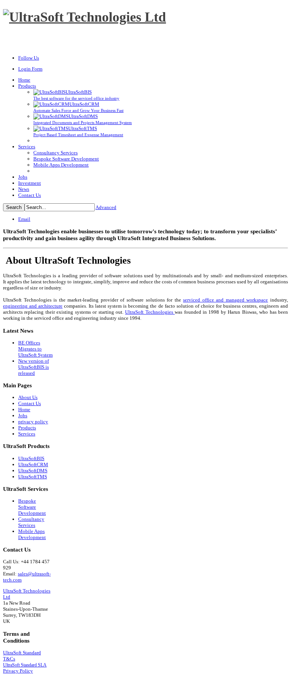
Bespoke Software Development (32, 507)
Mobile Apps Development (32, 534)
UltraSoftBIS (31, 458)
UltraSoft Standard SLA (25, 665)
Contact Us (29, 403)
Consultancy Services (31, 522)
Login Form (30, 69)
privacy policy (33, 421)
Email (24, 219)
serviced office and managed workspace (225, 300)
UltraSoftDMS (32, 470)
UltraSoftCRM (33, 464)
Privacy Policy (18, 671)
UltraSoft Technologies (150, 312)
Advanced (105, 207)
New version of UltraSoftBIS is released (33, 367)
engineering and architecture (33, 306)
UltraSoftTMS (32, 476)
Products (27, 428)
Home (24, 409)
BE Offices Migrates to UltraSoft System (35, 349)
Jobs (22, 415)
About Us (28, 397)
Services (26, 434)
